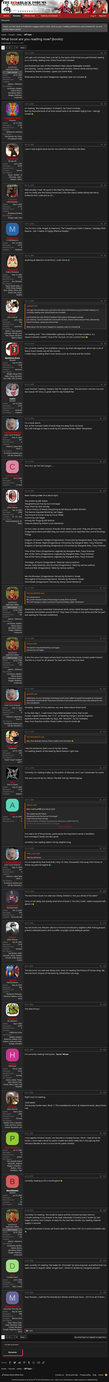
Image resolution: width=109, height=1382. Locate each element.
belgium (19, 794)
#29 (104, 1260)
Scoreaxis (16, 1344)
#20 (104, 891)
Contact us (59, 1375)
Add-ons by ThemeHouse (64, 1380)
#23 (104, 1004)
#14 (104, 638)
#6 (105, 255)
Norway (19, 1075)
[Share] (101, 53)
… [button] (12, 47)
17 (17, 47)
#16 (104, 732)
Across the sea (16, 917)
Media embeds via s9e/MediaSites (85, 1380)
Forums (16, 15)
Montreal (18, 369)
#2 (105, 104)
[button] (37, 15)
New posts (5, 20)
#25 (104, 1092)
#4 (105, 185)
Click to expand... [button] (65, 826)
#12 (104, 491)
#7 (105, 301)
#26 (104, 1133)
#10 (104, 418)
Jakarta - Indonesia (15, 84)
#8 (105, 344)
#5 (105, 224)
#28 (104, 1210)
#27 (104, 1176)
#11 (104, 461)
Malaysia (18, 250)
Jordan (19, 1157)
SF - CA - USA (17, 517)
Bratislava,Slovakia (15, 213)
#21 (104, 923)
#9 (105, 384)
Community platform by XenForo (33, 1380)
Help (94, 1375)
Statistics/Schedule (49, 15)
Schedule (12, 1352)
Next (22, 47)
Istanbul (19, 949)
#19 (104, 848)
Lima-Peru (18, 326)
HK (21, 1202)
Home (6, 15)
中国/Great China (15, 1032)
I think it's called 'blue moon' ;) (14, 447)
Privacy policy (85, 1375)
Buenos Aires (17, 1318)
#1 (105, 53)
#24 (104, 1050)
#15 (104, 689)
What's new (29, 15)
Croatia (19, 485)
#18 (104, 800)
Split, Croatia (17, 1286)
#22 (104, 966)
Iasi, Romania (17, 281)
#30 (104, 1292)
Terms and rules (72, 1375)
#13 (104, 588)
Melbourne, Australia (14, 132)
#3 (105, 144)
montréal (18, 410)
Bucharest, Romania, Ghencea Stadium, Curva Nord (13, 996)
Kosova (19, 170)
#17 (104, 768)
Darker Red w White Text (13, 1375)
